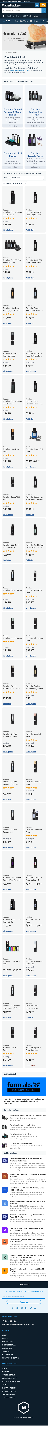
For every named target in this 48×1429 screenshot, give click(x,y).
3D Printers (34, 21)
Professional (8, 1345)
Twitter (17, 1308)
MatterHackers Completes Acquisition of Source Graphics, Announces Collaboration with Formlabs (23, 1101)
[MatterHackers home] (11, 5)
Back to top (24, 1285)
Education (7, 1348)
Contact (6, 1372)
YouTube (35, 1308)
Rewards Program (11, 1381)
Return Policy (9, 1388)
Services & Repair (10, 1358)
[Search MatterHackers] (43, 10)
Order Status (8, 1375)
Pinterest (31, 1308)
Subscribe (24, 1302)
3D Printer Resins (11, 53)
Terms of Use (8, 1394)
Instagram (22, 1308)
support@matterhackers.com (18, 1324)
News (5, 1338)
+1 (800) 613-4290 (10, 1321)
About (5, 1368)
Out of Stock (30, 1065)
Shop (4, 1335)
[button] (24, 16)
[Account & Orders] (37, 5)
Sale (16, 21)
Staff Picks (24, 21)
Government (8, 1355)
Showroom (7, 1342)
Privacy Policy (9, 1391)
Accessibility (8, 1398)
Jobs (4, 1385)
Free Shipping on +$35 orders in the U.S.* (16, 1)
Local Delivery (9, 1378)
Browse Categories (13, 183)
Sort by (6, 178)
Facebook (13, 1308)
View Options (8, 230)
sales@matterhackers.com (20, 70)
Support (6, 1351)
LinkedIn (26, 1308)
